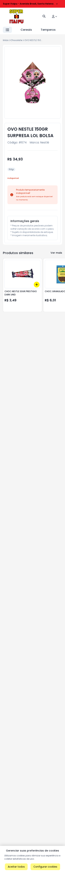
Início (6, 40)
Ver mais (56, 253)
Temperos (48, 30)
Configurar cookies (45, 866)
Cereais (26, 30)
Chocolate (16, 40)
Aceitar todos (16, 866)
